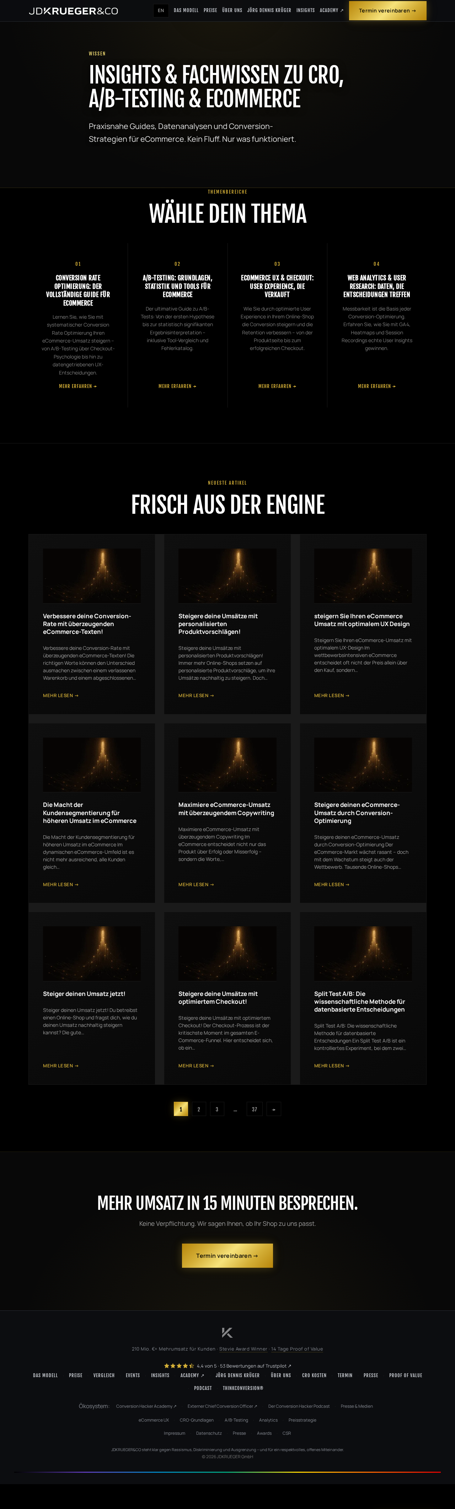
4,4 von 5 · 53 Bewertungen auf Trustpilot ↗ (243, 1366)
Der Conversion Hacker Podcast (299, 1406)
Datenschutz (209, 1433)
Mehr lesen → (61, 695)
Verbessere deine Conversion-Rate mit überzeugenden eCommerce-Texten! (87, 624)
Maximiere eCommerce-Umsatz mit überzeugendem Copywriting (226, 809)
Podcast (203, 1388)
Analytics (268, 1420)
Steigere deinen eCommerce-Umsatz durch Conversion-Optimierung (357, 812)
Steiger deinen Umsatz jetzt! (84, 994)
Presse (371, 1375)
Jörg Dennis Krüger (269, 10)
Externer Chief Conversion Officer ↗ (222, 1406)
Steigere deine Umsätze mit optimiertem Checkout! (218, 998)
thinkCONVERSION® (243, 1388)
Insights (305, 10)
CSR (287, 1433)
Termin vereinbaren (384, 10)
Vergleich (104, 1375)
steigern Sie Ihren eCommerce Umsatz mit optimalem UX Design (362, 620)
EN (161, 10)
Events (133, 1375)
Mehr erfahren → (78, 386)
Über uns (232, 10)
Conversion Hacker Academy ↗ (146, 1406)
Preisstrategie (302, 1420)
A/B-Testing (236, 1420)
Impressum (174, 1433)
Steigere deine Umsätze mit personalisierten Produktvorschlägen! (218, 624)
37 (254, 1109)
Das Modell (186, 10)
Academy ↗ (332, 10)
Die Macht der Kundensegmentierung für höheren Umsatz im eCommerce (89, 812)
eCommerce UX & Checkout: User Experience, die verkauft (277, 286)
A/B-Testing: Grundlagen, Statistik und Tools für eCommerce (177, 286)
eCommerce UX (154, 1420)
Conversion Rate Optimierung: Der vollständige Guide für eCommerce (78, 290)
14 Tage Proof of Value (297, 1349)
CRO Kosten (314, 1375)
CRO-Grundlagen (197, 1420)
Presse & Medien (357, 1406)
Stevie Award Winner (243, 1349)
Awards (264, 1433)
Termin (345, 1375)
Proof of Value (405, 1375)
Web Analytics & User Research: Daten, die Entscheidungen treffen (376, 286)
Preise (210, 10)
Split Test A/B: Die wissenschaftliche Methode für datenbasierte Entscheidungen (359, 1001)
